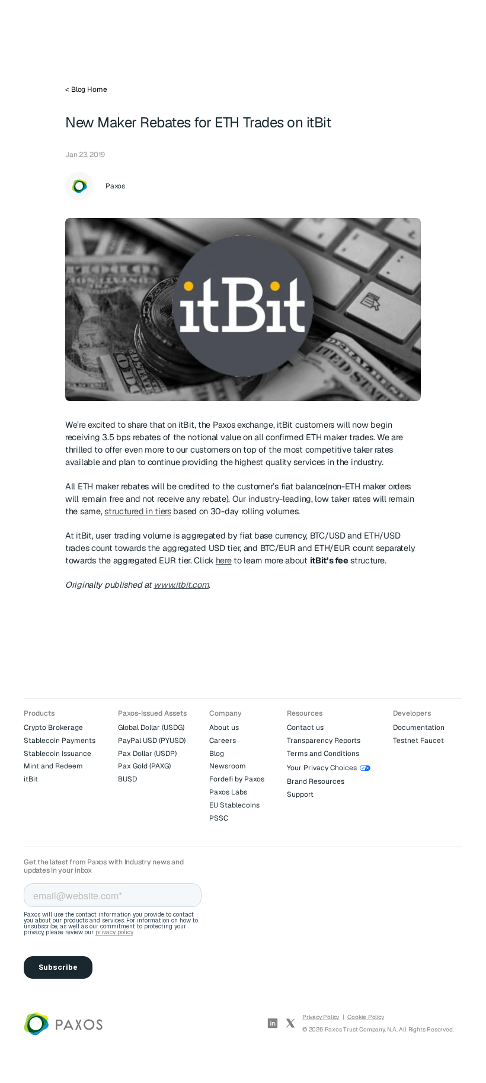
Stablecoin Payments (59, 740)
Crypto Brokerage (53, 727)
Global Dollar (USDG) (151, 727)
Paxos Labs (228, 792)
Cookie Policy (365, 1017)
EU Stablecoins (234, 805)
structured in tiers (137, 511)
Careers (222, 740)
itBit (31, 779)
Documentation (419, 727)
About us (224, 727)
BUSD (127, 779)
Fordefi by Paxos (236, 779)
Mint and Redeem (53, 766)
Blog (216, 753)
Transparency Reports (323, 740)
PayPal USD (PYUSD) (152, 740)
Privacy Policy (320, 1017)
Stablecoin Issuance (57, 753)
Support (300, 794)
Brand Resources (315, 781)
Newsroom (227, 766)
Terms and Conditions (323, 753)
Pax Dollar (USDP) (147, 753)
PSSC (218, 818)
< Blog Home (86, 89)
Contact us (305, 727)
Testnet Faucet (418, 740)
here (224, 560)
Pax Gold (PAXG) (144, 766)
